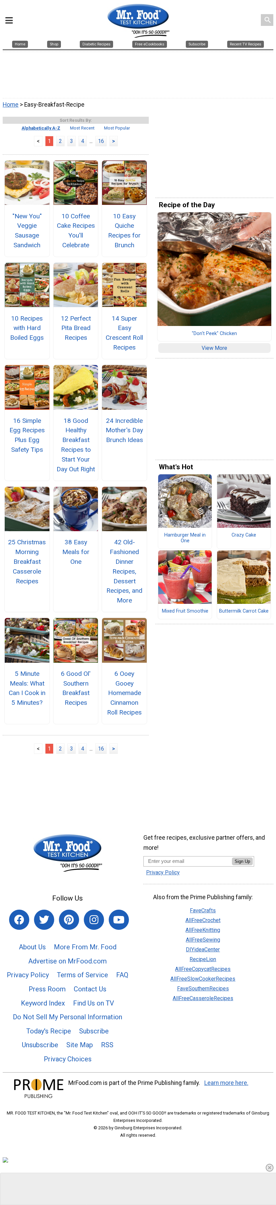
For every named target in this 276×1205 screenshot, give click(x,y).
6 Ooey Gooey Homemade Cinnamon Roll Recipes (124, 693)
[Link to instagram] (94, 920)
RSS (107, 1045)
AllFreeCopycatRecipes (203, 969)
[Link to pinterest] (69, 920)
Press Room (47, 989)
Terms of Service (82, 975)
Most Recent (82, 128)
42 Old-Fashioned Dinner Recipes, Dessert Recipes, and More (124, 571)
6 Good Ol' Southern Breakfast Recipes (76, 688)
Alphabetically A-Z (41, 128)
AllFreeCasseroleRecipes (203, 998)
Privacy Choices (68, 1059)
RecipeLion (202, 959)
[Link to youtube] (119, 920)
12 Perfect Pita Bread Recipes (76, 328)
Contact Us (90, 989)
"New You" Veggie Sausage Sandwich (27, 230)
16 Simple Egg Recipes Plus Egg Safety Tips (27, 435)
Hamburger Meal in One (185, 538)
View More (214, 348)
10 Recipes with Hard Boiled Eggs (27, 328)
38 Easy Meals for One (76, 551)
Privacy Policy (28, 975)
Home (11, 104)
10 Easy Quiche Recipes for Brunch (124, 230)
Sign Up (242, 861)
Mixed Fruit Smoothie (185, 611)
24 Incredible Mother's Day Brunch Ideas (124, 430)
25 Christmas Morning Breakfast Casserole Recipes (27, 561)
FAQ (122, 975)
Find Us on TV (93, 1003)
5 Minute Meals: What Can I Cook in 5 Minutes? (27, 688)
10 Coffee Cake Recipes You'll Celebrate (76, 230)
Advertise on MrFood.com (67, 961)
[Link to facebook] (19, 920)
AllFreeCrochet (202, 920)
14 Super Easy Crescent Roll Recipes (124, 333)
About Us (32, 947)
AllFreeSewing (203, 940)
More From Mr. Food (85, 947)
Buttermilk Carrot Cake (244, 611)
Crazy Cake (244, 535)
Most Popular (117, 128)
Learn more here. (226, 1083)
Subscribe (94, 1031)
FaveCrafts (203, 910)
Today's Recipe (48, 1031)
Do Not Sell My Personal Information (67, 1017)
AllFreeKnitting (202, 930)
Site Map (79, 1045)
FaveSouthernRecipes (203, 988)
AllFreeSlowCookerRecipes (202, 979)
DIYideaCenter (203, 949)
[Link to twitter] (44, 920)
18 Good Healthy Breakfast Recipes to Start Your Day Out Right (76, 445)
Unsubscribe (40, 1045)
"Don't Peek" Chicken (214, 333)
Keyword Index (43, 1003)
